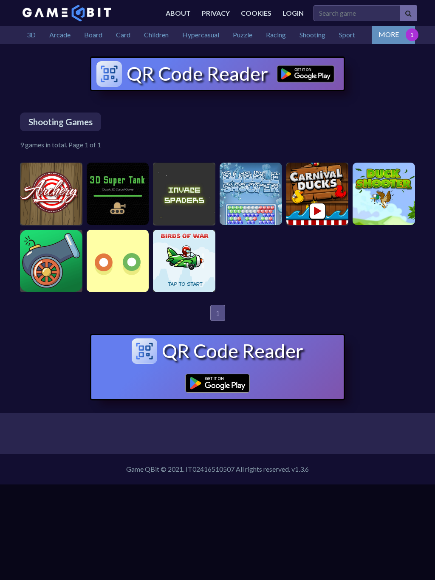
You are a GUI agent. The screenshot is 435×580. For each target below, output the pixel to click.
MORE (389, 34)
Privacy (216, 13)
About (178, 13)
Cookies (256, 13)
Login (293, 13)
